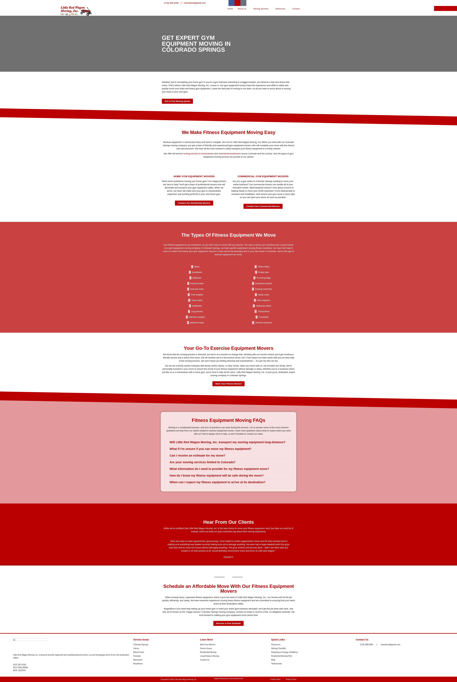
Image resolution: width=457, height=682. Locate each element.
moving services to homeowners (198, 153)
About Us (242, 9)
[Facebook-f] (231, 3)
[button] (228, 442)
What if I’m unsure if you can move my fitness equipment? (210, 448)
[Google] (243, 3)
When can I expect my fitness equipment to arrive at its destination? (217, 482)
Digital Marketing (220, 678)
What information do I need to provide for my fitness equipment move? (219, 468)
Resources (280, 9)
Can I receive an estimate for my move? (197, 455)
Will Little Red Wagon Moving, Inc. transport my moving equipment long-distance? (228, 442)
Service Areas (141, 639)
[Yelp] (237, 3)
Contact (296, 9)
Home (230, 9)
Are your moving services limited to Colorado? (203, 462)
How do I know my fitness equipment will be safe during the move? (217, 475)
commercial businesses (230, 153)
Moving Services (260, 9)
